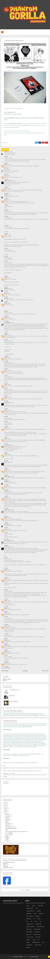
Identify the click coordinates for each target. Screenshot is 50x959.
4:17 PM (6, 383)
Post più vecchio (45, 670)
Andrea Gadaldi (7, 679)
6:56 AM (6, 611)
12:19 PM (6, 216)
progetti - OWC (28, 934)
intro (34, 918)
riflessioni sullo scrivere (35, 942)
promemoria (28, 939)
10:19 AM (6, 187)
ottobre (7, 817)
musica (36, 921)
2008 (5, 810)
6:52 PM (6, 460)
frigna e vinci (12, 695)
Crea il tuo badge (5, 885)
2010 (5, 807)
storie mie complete (38, 944)
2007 (5, 811)
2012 (5, 804)
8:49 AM (6, 311)
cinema (37, 908)
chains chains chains (29, 908)
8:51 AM (6, 339)
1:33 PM (6, 248)
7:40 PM (6, 508)
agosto (7, 820)
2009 (5, 808)
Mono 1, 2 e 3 (6, 864)
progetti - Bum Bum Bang (30, 926)
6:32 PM (6, 577)
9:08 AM (6, 475)
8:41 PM (6, 557)
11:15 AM (6, 633)
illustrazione (37, 916)
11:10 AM (6, 356)
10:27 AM (6, 205)
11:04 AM (6, 624)
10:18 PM (6, 539)
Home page (25, 670)
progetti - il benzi (29, 929)
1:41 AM (6, 408)
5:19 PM (6, 437)
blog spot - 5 (8, 825)
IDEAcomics (12, 117)
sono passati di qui (29, 944)
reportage (27, 942)
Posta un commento (5, 668)
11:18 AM (6, 321)
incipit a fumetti (28, 918)
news (40, 921)
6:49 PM (6, 453)
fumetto (35, 913)
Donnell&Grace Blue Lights (8, 862)
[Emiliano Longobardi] (7, 880)
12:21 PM (6, 489)
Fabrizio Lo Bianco (8, 180)
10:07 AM (6, 168)
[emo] (5, 164)
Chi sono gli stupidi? (14, 701)
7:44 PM (6, 297)
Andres (5, 491)
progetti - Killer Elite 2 (37, 929)
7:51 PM (6, 527)
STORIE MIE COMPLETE (8, 867)
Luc (5, 169)
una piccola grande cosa (10, 827)
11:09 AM (6, 545)
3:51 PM (6, 369)
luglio (7, 822)
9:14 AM (6, 616)
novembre (8, 816)
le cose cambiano (9, 834)
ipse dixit (39, 918)
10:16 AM (6, 179)
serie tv (43, 942)
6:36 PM (6, 589)
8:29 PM (6, 301)
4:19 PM (6, 421)
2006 (5, 813)
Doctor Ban (6, 402)
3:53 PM (6, 375)
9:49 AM (6, 163)
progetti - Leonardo (29, 931)
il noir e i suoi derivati (29, 916)
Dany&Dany (18, 123)
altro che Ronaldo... (9, 833)
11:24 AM (6, 361)
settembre (8, 819)
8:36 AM (6, 655)
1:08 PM (6, 233)
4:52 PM (6, 396)
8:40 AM (6, 416)
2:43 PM (6, 256)
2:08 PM (6, 638)
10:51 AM (6, 316)
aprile (7, 839)
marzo (7, 840)
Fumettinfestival (28, 913)
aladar (5, 608)
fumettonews (41, 913)
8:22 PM (6, 606)
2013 (5, 802)
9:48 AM (6, 156)
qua (9, 239)
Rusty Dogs (5, 866)
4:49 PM (6, 643)
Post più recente (4, 670)
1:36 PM (6, 496)
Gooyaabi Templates (34, 956)
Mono (6, 830)
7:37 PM (6, 292)
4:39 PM (6, 388)
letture (27, 921)
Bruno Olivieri (7, 322)
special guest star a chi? (14, 689)
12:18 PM (6, 210)
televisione (28, 947)
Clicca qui (5, 776)
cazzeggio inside (40, 905)
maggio (7, 837)
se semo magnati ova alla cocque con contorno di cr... (16, 831)
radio (38, 939)
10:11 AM (6, 174)
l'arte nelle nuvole (9, 823)
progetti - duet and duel (40, 926)
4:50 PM (6, 287)
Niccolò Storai (7, 445)
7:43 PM (6, 516)
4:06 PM (6, 276)
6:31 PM (6, 401)
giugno (7, 836)
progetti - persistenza (37, 934)
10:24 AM (6, 193)
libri (31, 921)
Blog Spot (33, 905)
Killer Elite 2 (5, 863)
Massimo (6, 151)
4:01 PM (6, 261)
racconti (34, 939)
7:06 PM (6, 468)
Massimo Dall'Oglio (12, 123)
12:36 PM (6, 661)
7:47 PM (6, 522)
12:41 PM (6, 666)
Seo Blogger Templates (17, 956)
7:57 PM (6, 532)
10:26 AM (6, 198)
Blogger (27, 890)
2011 (5, 805)
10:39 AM (6, 480)
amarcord (27, 905)
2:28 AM (6, 650)
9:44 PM (6, 333)
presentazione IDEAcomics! (11, 828)
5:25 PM (6, 443)
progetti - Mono (37, 931)
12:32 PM (6, 225)
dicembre (8, 814)
